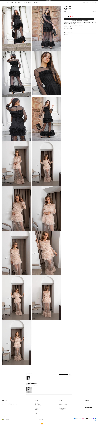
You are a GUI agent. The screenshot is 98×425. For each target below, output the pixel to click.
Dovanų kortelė (30, 2)
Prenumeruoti (88, 407)
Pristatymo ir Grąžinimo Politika (63, 404)
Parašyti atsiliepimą (63, 374)
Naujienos (7, 2)
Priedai (36, 413)
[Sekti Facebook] (2, 416)
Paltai (35, 412)
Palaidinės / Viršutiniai (37, 404)
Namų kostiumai (37, 403)
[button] (66, 8)
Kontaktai (25, 2)
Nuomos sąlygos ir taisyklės (62, 408)
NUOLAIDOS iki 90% (36, 2)
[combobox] (45, 424)
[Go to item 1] (28, 378)
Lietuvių (87, 2)
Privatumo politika (61, 409)
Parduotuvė (11, 2)
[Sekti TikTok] (6, 416)
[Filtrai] (69, 374)
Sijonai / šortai (36, 409)
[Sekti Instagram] (4, 416)
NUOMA (15, 2)
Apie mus (60, 403)
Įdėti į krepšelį (79, 18)
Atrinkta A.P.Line (20, 2)
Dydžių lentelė (94, 11)
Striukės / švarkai (37, 408)
